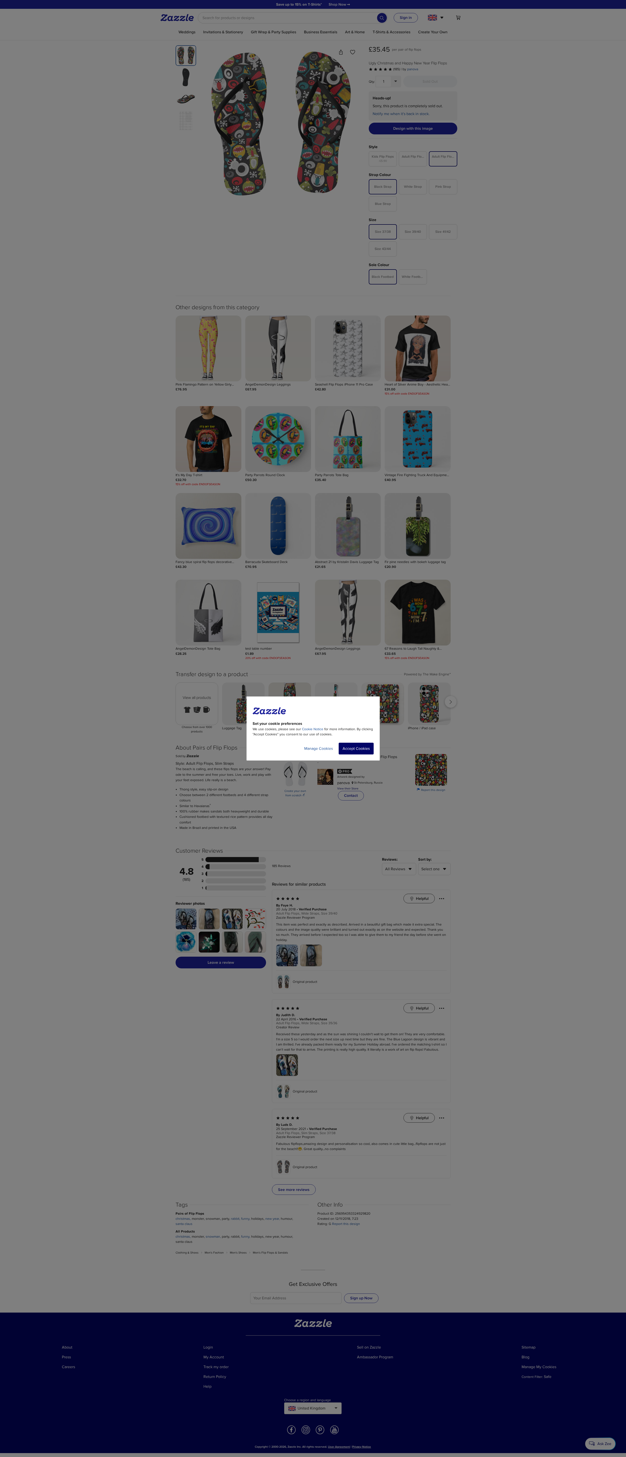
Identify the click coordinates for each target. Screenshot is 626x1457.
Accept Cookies (356, 748)
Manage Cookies (318, 748)
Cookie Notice (312, 729)
